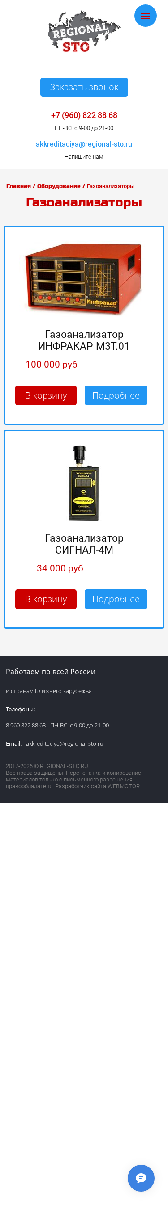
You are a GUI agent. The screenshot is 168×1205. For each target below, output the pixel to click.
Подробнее (116, 395)
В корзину (46, 395)
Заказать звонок (84, 87)
